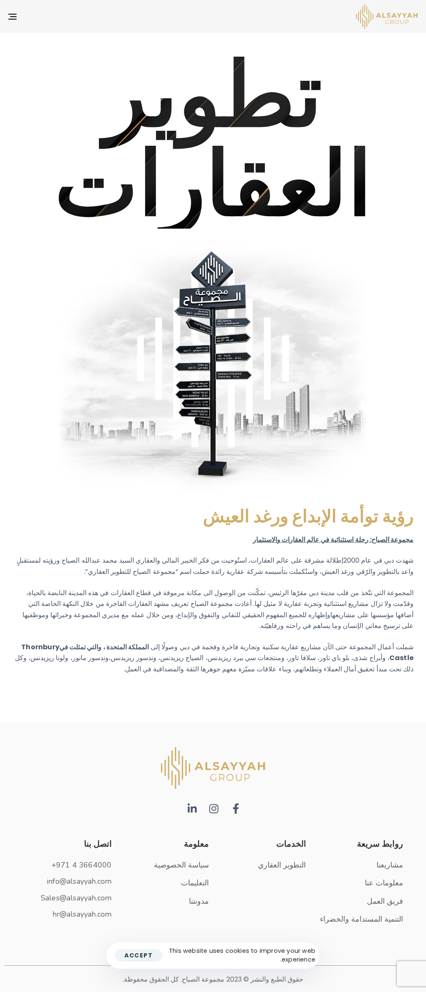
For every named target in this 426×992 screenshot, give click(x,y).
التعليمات (195, 883)
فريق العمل (385, 901)
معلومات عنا (384, 883)
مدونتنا (199, 901)
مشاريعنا (389, 865)
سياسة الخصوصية (181, 865)
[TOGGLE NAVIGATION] (76, 16)
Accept (138, 955)
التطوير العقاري (282, 865)
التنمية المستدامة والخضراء (361, 919)
